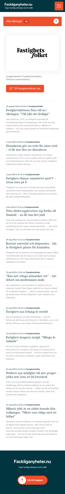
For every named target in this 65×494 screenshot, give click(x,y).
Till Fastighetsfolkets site (27, 88)
